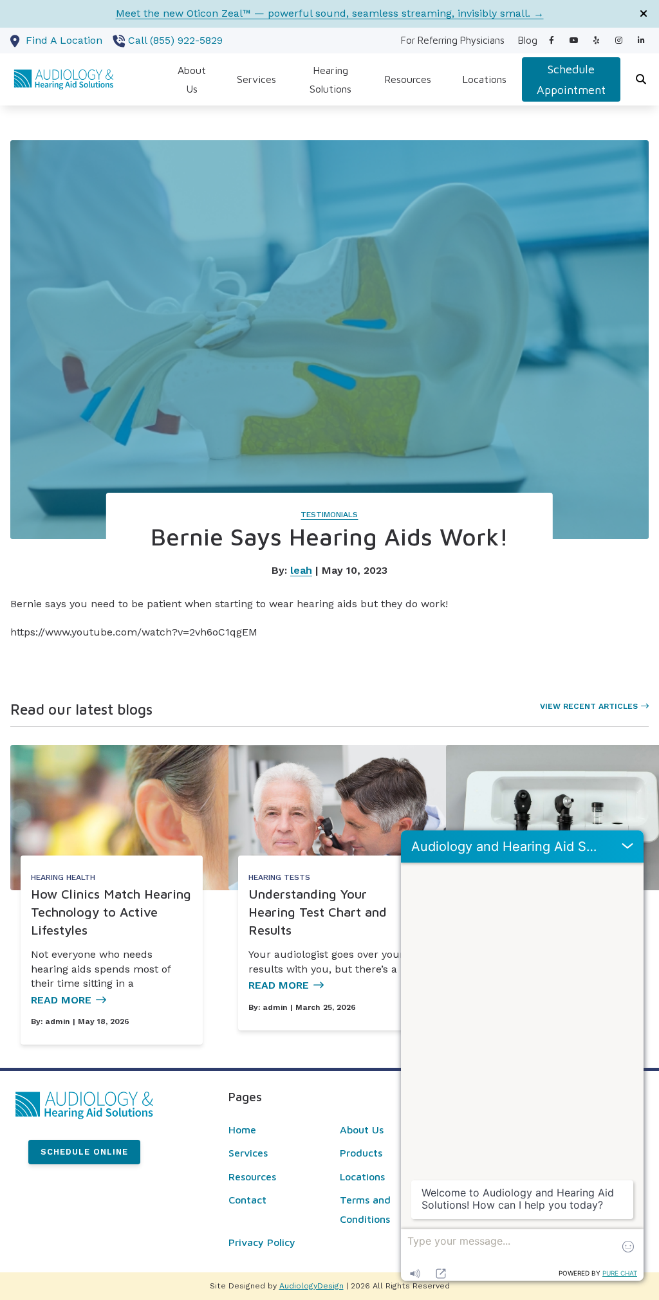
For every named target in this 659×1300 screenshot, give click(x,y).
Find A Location (64, 40)
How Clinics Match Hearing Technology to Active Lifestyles (111, 911)
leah (301, 570)
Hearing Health (63, 877)
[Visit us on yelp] (596, 40)
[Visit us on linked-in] (641, 40)
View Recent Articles (589, 706)
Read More (61, 1000)
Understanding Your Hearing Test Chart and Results (317, 911)
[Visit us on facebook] (551, 40)
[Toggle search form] (641, 80)
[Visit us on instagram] (618, 40)
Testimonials (329, 514)
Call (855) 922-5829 (175, 40)
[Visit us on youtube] (574, 40)
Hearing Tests (279, 877)
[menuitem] (452, 40)
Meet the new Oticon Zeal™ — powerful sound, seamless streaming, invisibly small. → (330, 13)
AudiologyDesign (311, 1285)
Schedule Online (84, 1152)
